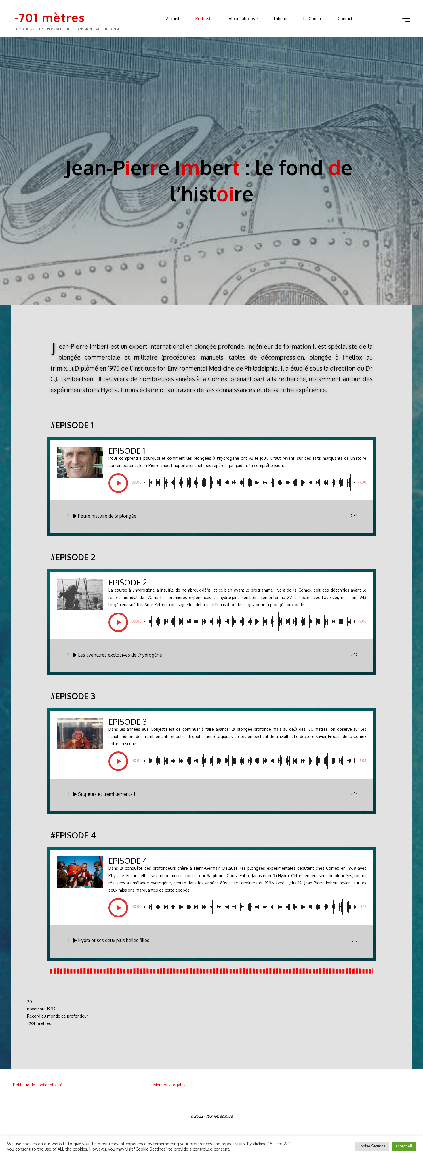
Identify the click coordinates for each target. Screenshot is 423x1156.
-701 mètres (50, 17)
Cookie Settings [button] (372, 1146)
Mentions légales (169, 1084)
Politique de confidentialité (37, 1084)
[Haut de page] (400, 1133)
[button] (118, 483)
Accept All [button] (403, 1146)
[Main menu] (405, 19)
